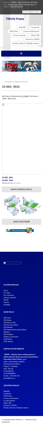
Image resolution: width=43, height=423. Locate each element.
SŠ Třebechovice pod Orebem (15, 330)
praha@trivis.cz (9, 378)
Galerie (6, 302)
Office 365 (35, 35)
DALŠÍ (6, 300)
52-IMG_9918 (7, 180)
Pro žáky (7, 293)
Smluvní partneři (10, 297)
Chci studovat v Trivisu (32, 12)
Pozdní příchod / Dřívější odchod (26, 43)
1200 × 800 (6, 99)
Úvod (6, 290)
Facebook (35, 27)
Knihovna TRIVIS (32, 39)
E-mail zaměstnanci (31, 31)
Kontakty (7, 305)
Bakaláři (22, 27)
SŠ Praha (7, 318)
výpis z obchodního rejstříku (14, 362)
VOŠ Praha (13, 31)
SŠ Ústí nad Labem (11, 325)
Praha (7, 96)
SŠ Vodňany (8, 327)
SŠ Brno (7, 332)
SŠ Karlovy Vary (10, 322)
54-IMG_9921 (7, 177)
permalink (17, 183)
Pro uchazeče (9, 295)
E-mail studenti (19, 35)
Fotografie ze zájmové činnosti (14, 82)
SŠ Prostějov (8, 334)
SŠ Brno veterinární (11, 337)
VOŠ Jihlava (8, 341)
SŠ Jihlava (7, 320)
